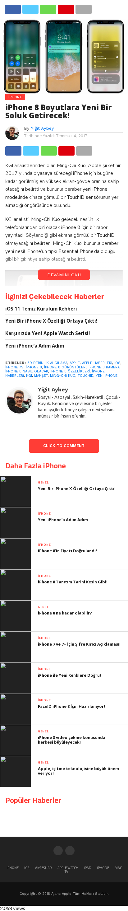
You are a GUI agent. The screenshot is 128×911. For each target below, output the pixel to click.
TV (66, 871)
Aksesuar (43, 867)
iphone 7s (14, 367)
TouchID (86, 376)
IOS (117, 363)
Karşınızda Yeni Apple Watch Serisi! (47, 333)
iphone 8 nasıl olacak (26, 371)
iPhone (13, 867)
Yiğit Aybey (42, 128)
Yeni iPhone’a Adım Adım (34, 346)
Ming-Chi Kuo (62, 376)
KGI (29, 376)
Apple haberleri (97, 363)
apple (75, 363)
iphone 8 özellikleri (70, 371)
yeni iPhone (106, 376)
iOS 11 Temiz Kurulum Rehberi (41, 309)
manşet (41, 376)
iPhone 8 (34, 367)
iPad (87, 867)
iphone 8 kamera (104, 367)
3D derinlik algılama (47, 363)
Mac (118, 867)
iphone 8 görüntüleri (65, 367)
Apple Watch (67, 867)
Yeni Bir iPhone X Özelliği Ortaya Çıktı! (51, 321)
